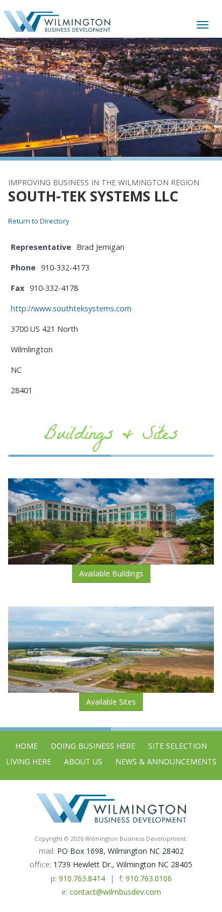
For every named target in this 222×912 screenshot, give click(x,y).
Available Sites (111, 702)
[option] (111, 97)
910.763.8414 (82, 878)
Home (26, 746)
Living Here (28, 761)
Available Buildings (111, 573)
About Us (83, 761)
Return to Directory (39, 221)
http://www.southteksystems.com (71, 308)
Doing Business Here (93, 746)
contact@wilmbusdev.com (115, 892)
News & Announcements (166, 761)
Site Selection (177, 746)
